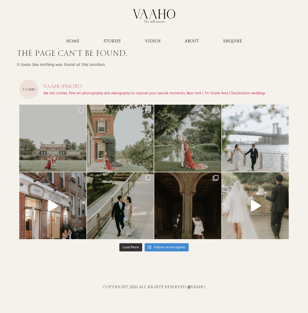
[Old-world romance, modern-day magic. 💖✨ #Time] (255, 205)
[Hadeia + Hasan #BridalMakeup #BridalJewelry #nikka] (120, 138)
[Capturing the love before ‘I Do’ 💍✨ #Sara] (255, 138)
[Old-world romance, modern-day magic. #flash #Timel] (187, 205)
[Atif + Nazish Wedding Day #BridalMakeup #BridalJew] (52, 138)
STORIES (112, 41)
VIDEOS (153, 41)
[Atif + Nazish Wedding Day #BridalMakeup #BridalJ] (187, 138)
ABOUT (192, 41)
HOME (72, 41)
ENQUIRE (232, 41)
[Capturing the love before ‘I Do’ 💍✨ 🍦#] (52, 205)
